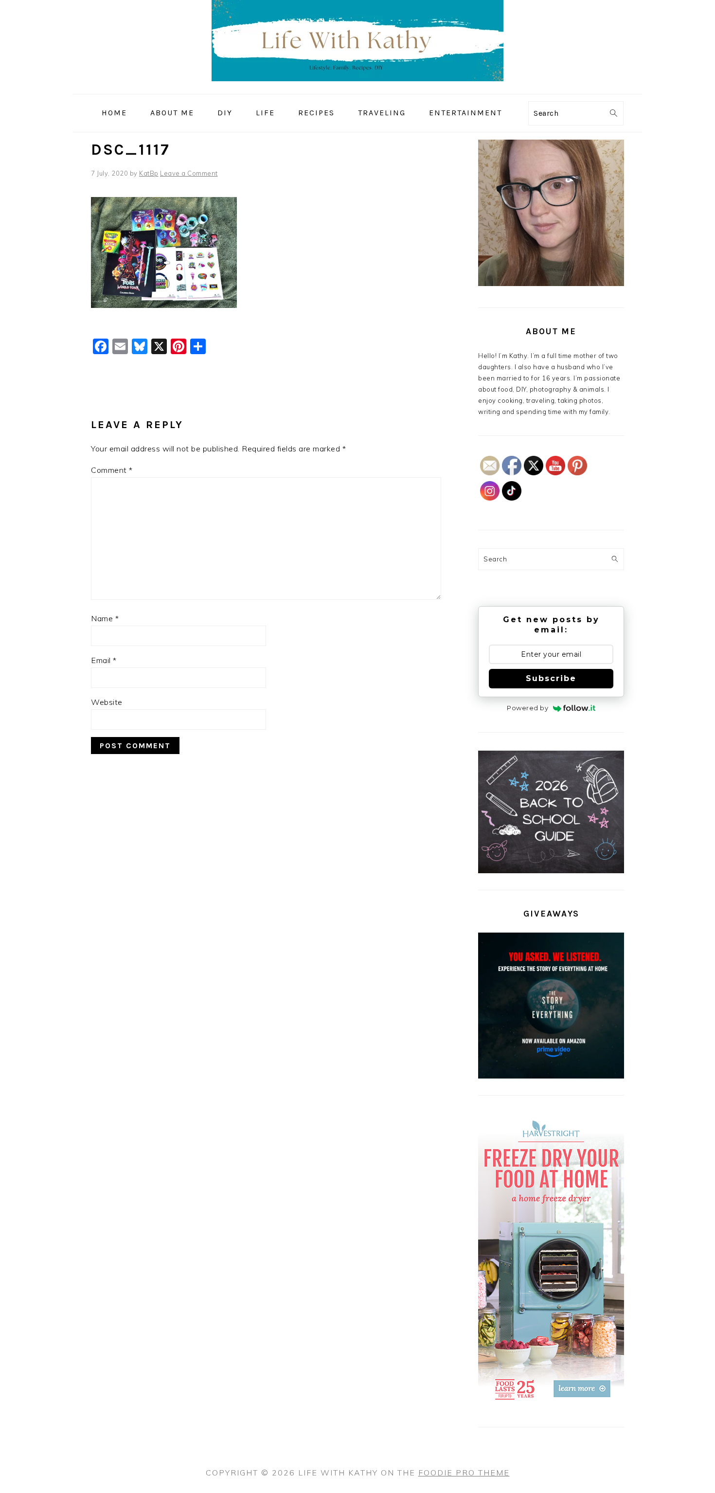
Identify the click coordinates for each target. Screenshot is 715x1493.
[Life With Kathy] (357, 86)
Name (105, 618)
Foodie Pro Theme (464, 1472)
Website (107, 702)
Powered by (527, 708)
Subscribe (551, 678)
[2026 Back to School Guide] (551, 871)
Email (104, 660)
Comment (112, 470)
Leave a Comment (189, 173)
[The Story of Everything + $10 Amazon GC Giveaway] (551, 1076)
